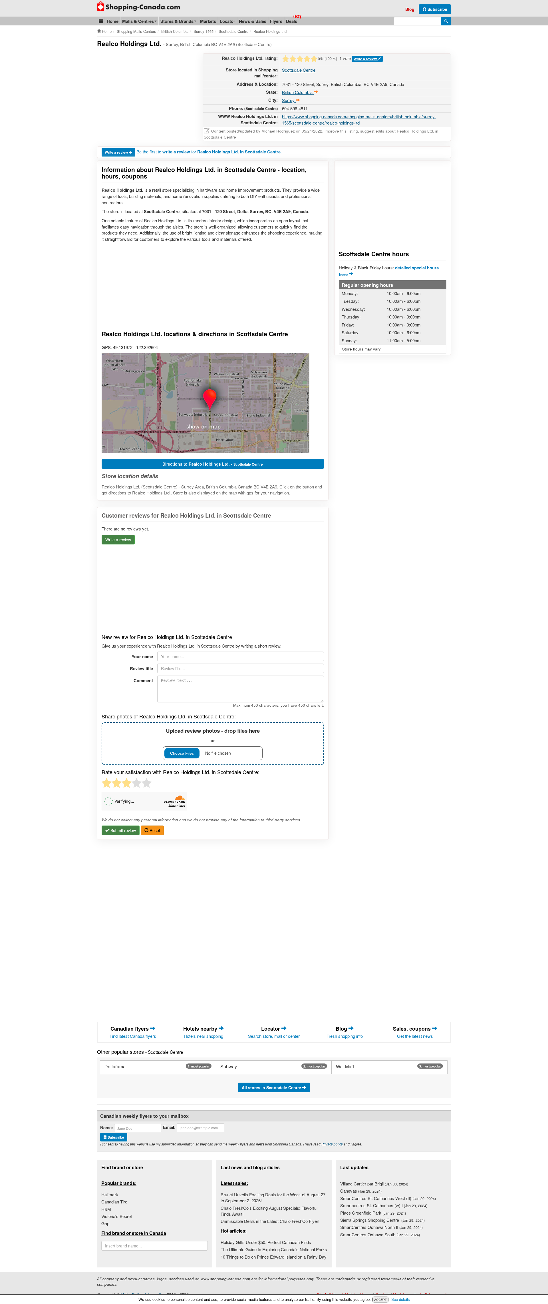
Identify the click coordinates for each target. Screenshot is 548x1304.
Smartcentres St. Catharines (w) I (383, 1205)
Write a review (366, 58)
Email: (169, 1127)
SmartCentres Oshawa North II (381, 1227)
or (213, 735)
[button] (101, 21)
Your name (142, 656)
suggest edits (372, 131)
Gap (105, 1223)
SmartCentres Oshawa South (380, 1234)
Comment (143, 680)
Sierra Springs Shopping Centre (382, 1220)
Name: (106, 1128)
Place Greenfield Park (373, 1213)
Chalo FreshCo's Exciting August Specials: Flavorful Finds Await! (269, 1211)
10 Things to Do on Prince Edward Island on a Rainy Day (274, 1257)
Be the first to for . (209, 152)
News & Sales (252, 21)
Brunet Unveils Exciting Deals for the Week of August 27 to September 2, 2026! (273, 1197)
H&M (106, 1209)
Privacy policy (332, 1143)
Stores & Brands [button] (177, 21)
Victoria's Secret (116, 1216)
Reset (154, 830)
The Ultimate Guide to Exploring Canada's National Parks (274, 1249)
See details (400, 1299)
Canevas (361, 1191)
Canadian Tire (114, 1202)
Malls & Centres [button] (138, 21)
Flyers (276, 21)
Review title (141, 668)
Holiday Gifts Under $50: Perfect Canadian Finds (266, 1242)
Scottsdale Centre (298, 70)
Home (112, 21)
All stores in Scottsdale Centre (272, 1087)
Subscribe (436, 9)
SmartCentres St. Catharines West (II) (388, 1198)
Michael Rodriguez (278, 131)
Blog (409, 9)
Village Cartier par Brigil (374, 1184)
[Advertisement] (145, 93)
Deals (291, 21)
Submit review (122, 830)
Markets (208, 21)
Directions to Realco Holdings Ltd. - (212, 464)
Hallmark (109, 1194)
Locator (227, 21)
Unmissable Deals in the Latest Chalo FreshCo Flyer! (270, 1221)
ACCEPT (380, 1299)
